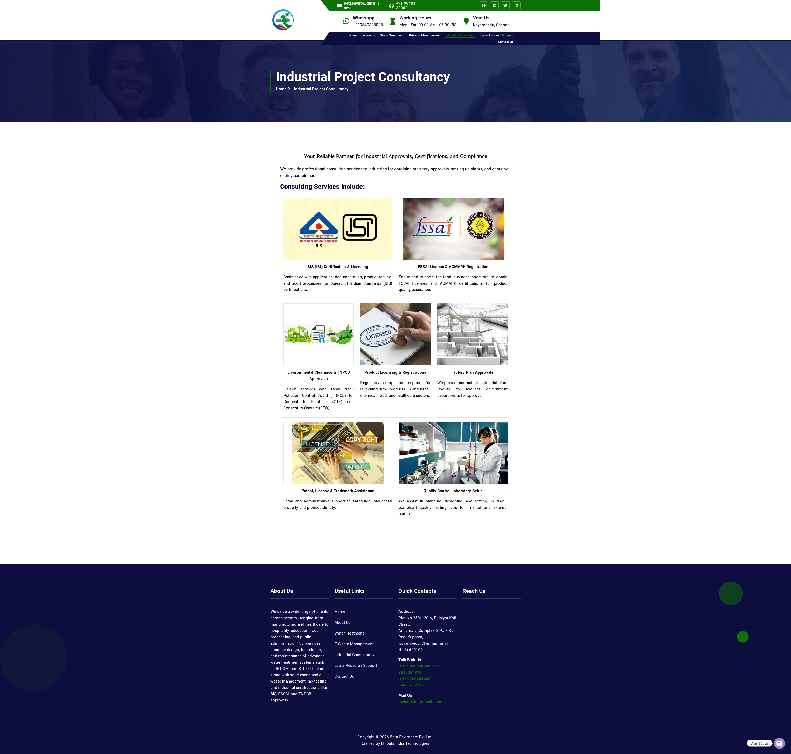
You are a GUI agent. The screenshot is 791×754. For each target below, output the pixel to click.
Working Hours (415, 18)
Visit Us (481, 18)
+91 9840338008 (415, 666)
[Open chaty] (779, 743)
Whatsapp (363, 18)
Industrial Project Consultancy (321, 89)
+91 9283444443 (415, 679)
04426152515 (411, 685)
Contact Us (505, 41)
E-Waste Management (424, 35)
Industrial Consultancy (460, 35)
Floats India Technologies (406, 743)
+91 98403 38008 (405, 5)
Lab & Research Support (496, 35)
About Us (369, 35)
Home (353, 35)
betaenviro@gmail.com (362, 5)
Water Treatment (392, 35)
